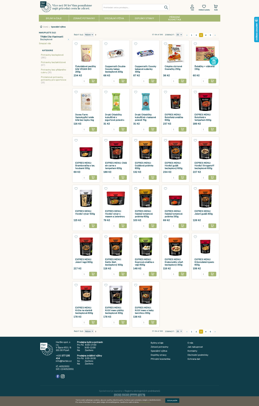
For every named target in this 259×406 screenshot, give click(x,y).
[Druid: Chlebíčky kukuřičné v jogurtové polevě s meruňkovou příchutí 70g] (116, 102)
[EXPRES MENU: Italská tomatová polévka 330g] (175, 198)
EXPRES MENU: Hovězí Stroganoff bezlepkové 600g (204, 165)
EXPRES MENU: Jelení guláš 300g (204, 212)
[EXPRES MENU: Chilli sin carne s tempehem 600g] (116, 150)
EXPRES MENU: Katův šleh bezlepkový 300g (114, 262)
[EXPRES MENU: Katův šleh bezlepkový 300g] (116, 246)
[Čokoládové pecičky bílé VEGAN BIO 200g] (86, 53)
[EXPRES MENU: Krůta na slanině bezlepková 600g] (86, 295)
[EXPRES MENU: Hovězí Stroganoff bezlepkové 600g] (205, 150)
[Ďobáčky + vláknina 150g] (205, 53)
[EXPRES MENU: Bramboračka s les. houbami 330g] (86, 150)
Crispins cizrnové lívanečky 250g (173, 67)
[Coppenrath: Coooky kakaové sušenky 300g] (146, 53)
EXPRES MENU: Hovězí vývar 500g (85, 212)
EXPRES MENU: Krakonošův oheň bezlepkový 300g (174, 262)
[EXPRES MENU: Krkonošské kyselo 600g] (205, 246)
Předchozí (187, 35)
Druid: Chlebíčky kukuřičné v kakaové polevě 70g (145, 117)
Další (215, 35)
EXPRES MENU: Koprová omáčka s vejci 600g (144, 262)
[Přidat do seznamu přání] (76, 43)
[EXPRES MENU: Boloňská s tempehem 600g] (205, 102)
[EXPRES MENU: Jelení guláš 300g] (205, 198)
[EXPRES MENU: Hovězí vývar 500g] (86, 198)
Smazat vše (45, 43)
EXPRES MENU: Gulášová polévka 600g (144, 165)
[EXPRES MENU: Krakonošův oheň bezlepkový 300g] (175, 246)
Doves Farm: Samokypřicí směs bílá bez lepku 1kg (84, 117)
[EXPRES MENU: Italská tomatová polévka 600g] (146, 198)
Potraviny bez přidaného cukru (53, 71)
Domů (45, 27)
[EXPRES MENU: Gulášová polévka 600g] (146, 150)
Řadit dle (78, 35)
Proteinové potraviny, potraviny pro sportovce (53, 80)
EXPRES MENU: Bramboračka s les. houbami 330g (85, 165)
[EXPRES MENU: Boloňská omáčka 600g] (175, 102)
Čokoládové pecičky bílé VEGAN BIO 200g (85, 69)
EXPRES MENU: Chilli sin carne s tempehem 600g (116, 165)
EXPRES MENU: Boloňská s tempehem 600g (203, 117)
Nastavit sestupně (96, 35)
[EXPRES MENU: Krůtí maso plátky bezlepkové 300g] (116, 295)
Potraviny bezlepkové (52, 56)
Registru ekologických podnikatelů (142, 391)
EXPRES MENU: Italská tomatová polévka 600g (144, 214)
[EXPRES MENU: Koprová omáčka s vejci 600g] (146, 246)
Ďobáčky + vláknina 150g (204, 67)
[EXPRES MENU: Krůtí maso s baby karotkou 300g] (146, 295)
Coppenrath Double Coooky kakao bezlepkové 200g (115, 69)
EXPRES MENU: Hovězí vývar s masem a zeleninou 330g (115, 215)
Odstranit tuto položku (68, 39)
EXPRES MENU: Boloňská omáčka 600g (174, 117)
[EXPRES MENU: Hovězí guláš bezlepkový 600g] (175, 150)
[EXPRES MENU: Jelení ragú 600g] (86, 246)
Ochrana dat (144, 402)
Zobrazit (169, 35)
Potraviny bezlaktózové (53, 63)
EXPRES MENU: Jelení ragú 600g (84, 260)
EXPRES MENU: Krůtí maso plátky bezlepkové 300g (114, 310)
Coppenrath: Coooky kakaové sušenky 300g (145, 69)
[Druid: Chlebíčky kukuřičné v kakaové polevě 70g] (146, 102)
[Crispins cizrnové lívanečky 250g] (175, 53)
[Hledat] (166, 7)
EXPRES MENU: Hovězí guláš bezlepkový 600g (173, 165)
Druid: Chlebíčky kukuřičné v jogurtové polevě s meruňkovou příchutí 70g (114, 120)
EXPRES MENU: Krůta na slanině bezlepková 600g (84, 310)
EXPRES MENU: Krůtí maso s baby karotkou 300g (144, 310)
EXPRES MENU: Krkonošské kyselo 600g (204, 262)
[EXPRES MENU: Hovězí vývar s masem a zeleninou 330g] (116, 198)
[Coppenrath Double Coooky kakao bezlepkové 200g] (116, 53)
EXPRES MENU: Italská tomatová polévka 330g (173, 214)
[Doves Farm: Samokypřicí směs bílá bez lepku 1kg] (86, 102)
